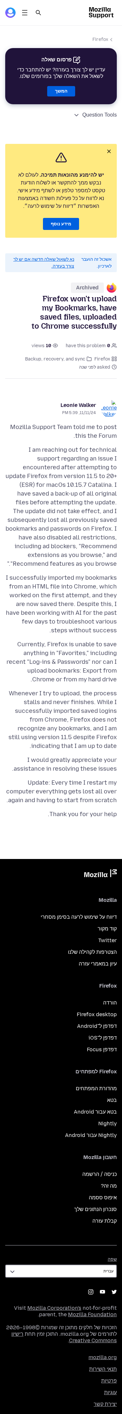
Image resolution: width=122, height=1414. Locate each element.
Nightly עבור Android (91, 1135)
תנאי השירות (103, 1369)
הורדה (110, 1003)
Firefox (100, 39)
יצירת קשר (105, 1404)
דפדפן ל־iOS (102, 1038)
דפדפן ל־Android (97, 1026)
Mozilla (100, 874)
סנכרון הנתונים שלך (95, 1209)
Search (38, 12)
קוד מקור (107, 929)
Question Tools (99, 115)
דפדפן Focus (102, 1049)
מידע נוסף (61, 224)
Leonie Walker (78, 405)
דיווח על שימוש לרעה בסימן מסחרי (79, 917)
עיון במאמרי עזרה (98, 964)
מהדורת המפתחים (96, 1088)
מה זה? (109, 1186)
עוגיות (110, 1392)
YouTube (102, 1291)
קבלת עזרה (104, 1221)
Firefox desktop (97, 1014)
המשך (61, 91)
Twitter (107, 940)
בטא (112, 1100)
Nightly (107, 1123)
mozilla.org (102, 1357)
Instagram (90, 1291)
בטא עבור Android (95, 1112)
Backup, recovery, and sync (55, 359)
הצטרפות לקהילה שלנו (92, 952)
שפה (112, 1259)
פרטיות (109, 1381)
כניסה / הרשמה (99, 1174)
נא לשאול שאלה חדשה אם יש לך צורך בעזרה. (43, 263)
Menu (25, 12)
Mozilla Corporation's (54, 1308)
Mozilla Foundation (92, 1314)
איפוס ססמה (103, 1197)
